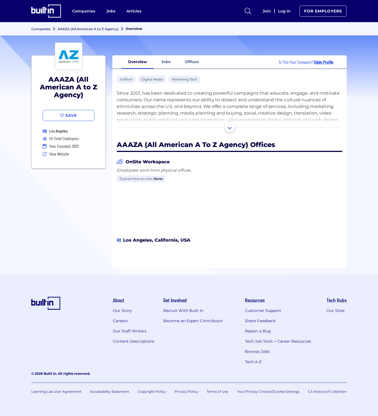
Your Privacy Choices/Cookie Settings (268, 391)
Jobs (110, 11)
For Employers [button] (323, 11)
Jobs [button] (165, 61)
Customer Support (263, 310)
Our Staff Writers (129, 331)
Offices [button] (192, 61)
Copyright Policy (152, 391)
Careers (120, 320)
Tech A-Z (253, 361)
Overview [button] (137, 61)
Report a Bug (258, 331)
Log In (284, 11)
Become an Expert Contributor (193, 320)
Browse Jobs (257, 351)
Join (267, 11)
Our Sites (336, 310)
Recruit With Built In (183, 310)
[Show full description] (229, 127)
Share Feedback (260, 320)
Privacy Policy (186, 391)
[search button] (248, 11)
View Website (59, 153)
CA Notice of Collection (327, 391)
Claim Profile (323, 61)
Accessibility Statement (109, 391)
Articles (133, 11)
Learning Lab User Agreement (56, 391)
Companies (83, 11)
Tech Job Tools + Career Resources (278, 341)
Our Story (122, 310)
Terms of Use (217, 391)
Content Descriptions (133, 341)
